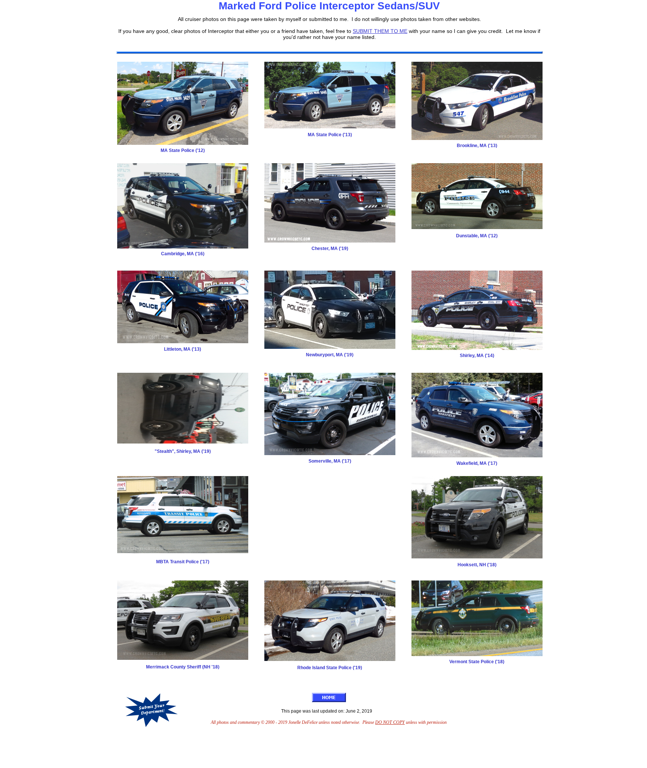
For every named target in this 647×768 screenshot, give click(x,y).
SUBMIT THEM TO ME (380, 31)
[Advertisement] (328, 750)
